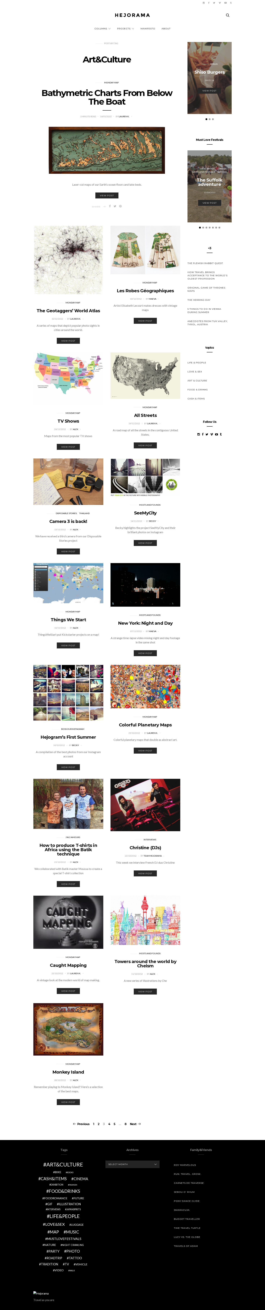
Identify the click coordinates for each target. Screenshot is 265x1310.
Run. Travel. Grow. (187, 1174)
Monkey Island (68, 1072)
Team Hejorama (153, 855)
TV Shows (68, 421)
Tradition (49, 1264)
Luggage (77, 1224)
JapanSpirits (73, 1209)
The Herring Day (198, 300)
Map (54, 1231)
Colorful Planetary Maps (145, 724)
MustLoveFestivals (64, 1239)
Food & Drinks (197, 389)
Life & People (196, 362)
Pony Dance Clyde (187, 1201)
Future (79, 1198)
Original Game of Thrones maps (206, 289)
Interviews (150, 839)
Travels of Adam (186, 1246)
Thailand (84, 513)
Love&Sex (55, 1224)
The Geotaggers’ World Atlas (68, 310)
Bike (58, 1172)
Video (59, 1270)
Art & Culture (197, 380)
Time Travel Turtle (187, 1228)
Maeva (153, 298)
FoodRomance (55, 1198)
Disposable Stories (66, 513)
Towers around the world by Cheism (145, 963)
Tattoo (75, 1258)
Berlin (214, 64)
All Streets (145, 415)
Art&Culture (64, 1164)
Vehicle (81, 1264)
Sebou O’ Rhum (184, 1192)
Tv (67, 1264)
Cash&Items (54, 1178)
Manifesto (148, 28)
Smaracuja (182, 1210)
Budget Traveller (187, 1219)
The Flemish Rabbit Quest (205, 263)
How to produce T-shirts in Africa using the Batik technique (68, 850)
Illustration (70, 1204)
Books (70, 1172)
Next (133, 1124)
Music (72, 1231)
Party (53, 1251)
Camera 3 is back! (68, 521)
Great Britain (207, 168)
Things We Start (68, 619)
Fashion (73, 1185)
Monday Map (111, 82)
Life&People (65, 1216)
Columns (100, 28)
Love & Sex (194, 371)
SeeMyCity (145, 513)
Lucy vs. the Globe (187, 1237)
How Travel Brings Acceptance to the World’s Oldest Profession (207, 275)
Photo (73, 1251)
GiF (49, 1204)
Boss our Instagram (72, 729)
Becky (152, 521)
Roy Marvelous (185, 1165)
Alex (76, 429)
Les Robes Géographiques (145, 290)
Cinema (81, 1179)
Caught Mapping (68, 965)
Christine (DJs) (145, 847)
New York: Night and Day (145, 623)
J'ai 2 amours (73, 837)
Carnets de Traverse (189, 1183)
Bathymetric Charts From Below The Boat (106, 97)
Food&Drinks (64, 1191)
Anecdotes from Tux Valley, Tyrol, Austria (207, 323)
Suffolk (222, 172)
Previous (83, 1124)
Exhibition (57, 1184)
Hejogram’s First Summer (68, 737)
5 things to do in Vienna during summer (204, 310)
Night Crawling (73, 1244)
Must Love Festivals (203, 172)
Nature (50, 1244)
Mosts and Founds (149, 504)
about (166, 28)
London (221, 168)
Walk (72, 1270)
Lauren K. (124, 116)
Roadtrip (54, 1258)
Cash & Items (196, 398)
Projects (124, 28)
